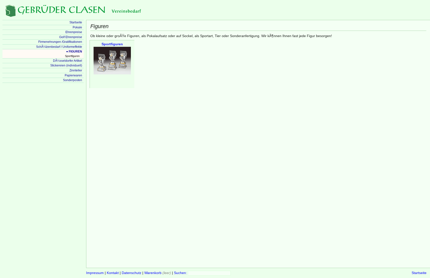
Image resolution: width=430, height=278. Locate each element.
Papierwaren (73, 75)
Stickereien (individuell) (66, 65)
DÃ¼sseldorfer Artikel (67, 60)
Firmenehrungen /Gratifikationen (60, 42)
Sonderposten (72, 80)
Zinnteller (75, 70)
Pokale (77, 27)
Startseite (419, 273)
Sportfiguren (72, 56)
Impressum (95, 273)
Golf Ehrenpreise (70, 37)
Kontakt (113, 273)
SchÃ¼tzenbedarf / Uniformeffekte (59, 47)
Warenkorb (152, 273)
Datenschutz (131, 273)
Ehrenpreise (73, 32)
